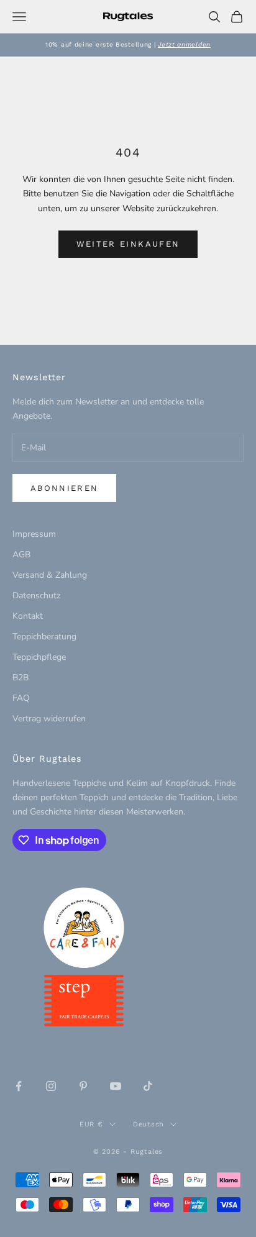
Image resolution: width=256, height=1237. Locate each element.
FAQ (21, 698)
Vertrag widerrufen (49, 718)
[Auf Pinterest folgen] (83, 1086)
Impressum (34, 534)
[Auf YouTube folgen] (115, 1086)
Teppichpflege (39, 657)
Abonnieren (64, 488)
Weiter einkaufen (128, 244)
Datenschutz (36, 595)
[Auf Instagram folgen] (51, 1086)
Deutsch (148, 1124)
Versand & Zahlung (49, 575)
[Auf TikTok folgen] (148, 1086)
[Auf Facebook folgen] (18, 1086)
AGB (21, 554)
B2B (20, 677)
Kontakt (27, 616)
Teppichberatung (44, 636)
